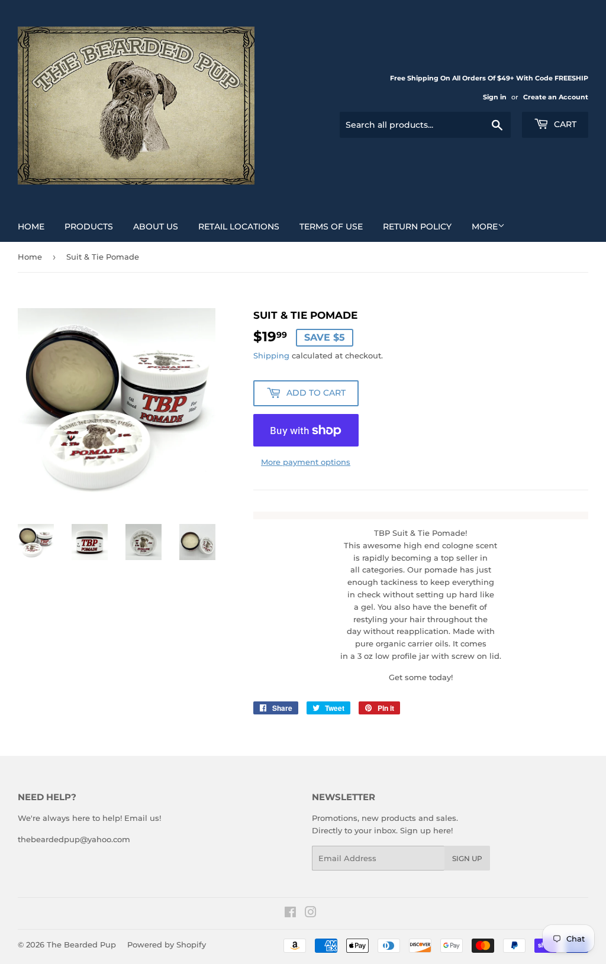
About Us (155, 226)
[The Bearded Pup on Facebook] (290, 913)
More (485, 226)
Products (89, 226)
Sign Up (467, 858)
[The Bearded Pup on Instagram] (311, 913)
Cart (564, 124)
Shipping (271, 355)
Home (31, 226)
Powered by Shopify (166, 944)
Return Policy (417, 226)
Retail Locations (238, 226)
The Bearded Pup (81, 944)
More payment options (305, 462)
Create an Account (555, 97)
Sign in (495, 97)
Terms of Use (331, 226)
